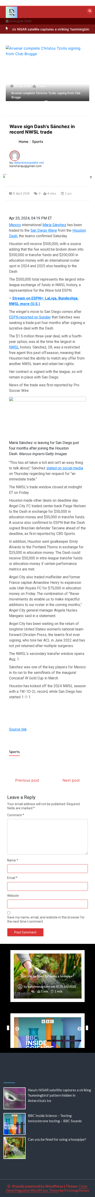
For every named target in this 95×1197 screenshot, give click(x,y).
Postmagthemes (76, 1190)
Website (13, 895)
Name (12, 860)
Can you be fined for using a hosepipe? (47, 976)
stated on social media (64, 468)
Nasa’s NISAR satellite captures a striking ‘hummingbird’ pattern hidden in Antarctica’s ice (59, 1095)
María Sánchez (54, 225)
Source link (18, 729)
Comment (15, 815)
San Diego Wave (43, 230)
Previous (7, 1028)
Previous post (27, 780)
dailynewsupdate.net (29, 162)
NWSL (14, 347)
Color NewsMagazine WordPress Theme (47, 1188)
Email (12, 878)
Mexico (15, 225)
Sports (14, 752)
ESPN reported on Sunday (30, 317)
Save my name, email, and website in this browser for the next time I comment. (46, 919)
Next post (71, 780)
